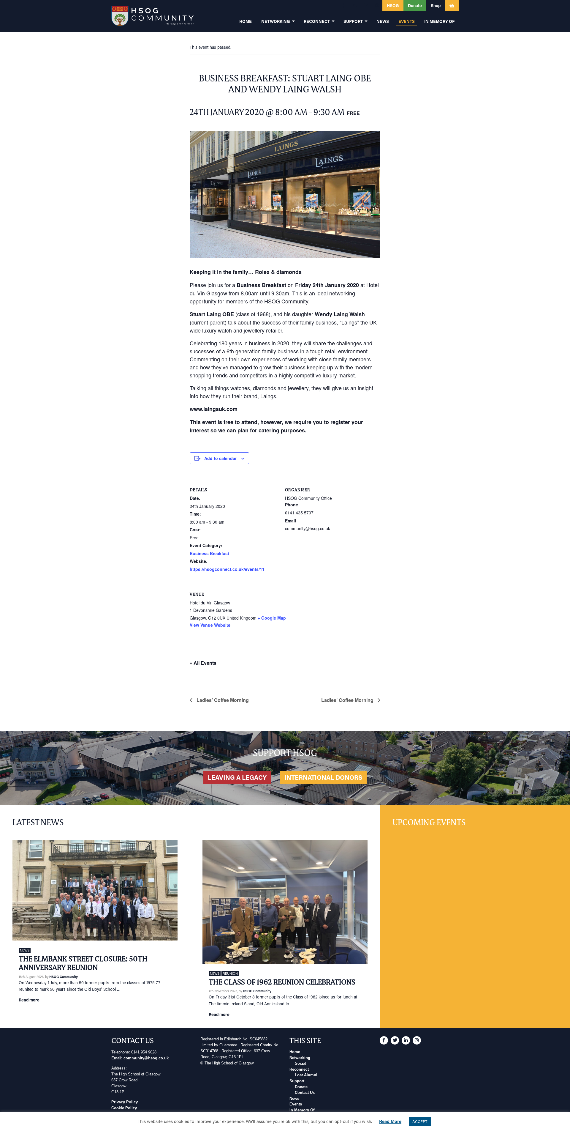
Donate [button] (415, 5)
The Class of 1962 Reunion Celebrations (282, 982)
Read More (390, 1121)
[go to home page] (152, 16)
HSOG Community (63, 976)
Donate (301, 1087)
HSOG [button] (393, 5)
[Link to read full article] (95, 890)
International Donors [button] (323, 777)
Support (296, 1081)
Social (300, 1063)
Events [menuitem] (406, 21)
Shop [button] (436, 5)
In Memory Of (301, 1110)
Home (294, 1052)
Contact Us (305, 1093)
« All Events (203, 662)
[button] (344, 5)
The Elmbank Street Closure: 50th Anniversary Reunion (83, 963)
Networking (299, 1058)
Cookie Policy (124, 1108)
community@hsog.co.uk (146, 1058)
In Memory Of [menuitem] (439, 21)
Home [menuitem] (245, 21)
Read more (29, 1000)
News (24, 950)
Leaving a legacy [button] (237, 777)
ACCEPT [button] (419, 1121)
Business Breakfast (209, 553)
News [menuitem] (382, 21)
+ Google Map (272, 618)
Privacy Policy (124, 1102)
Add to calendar (220, 458)
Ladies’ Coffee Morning (222, 700)
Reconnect (299, 1069)
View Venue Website (210, 625)
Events (295, 1104)
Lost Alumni (306, 1075)
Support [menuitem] (353, 21)
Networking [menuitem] (275, 21)
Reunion (230, 973)
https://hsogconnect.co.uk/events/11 (227, 569)
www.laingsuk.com (214, 409)
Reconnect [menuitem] (317, 21)
